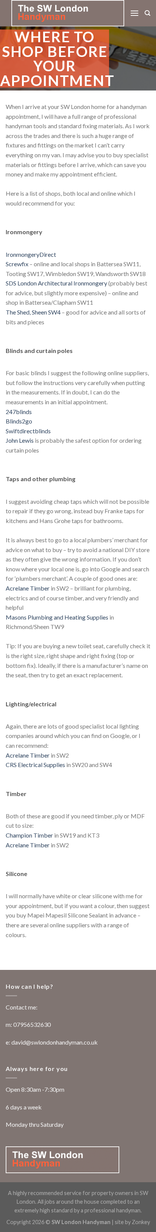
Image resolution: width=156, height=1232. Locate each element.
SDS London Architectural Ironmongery (56, 283)
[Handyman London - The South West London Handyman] (67, 13)
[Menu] (134, 13)
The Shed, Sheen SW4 (33, 312)
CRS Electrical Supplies (35, 764)
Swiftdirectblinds (28, 430)
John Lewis (20, 440)
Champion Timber (29, 835)
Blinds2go (19, 421)
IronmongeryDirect (31, 254)
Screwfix (17, 263)
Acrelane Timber (28, 588)
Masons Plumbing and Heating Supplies (57, 617)
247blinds (19, 411)
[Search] (147, 13)
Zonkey (141, 1222)
